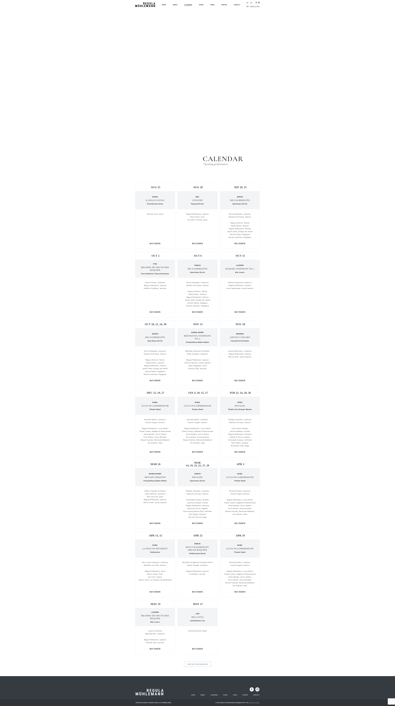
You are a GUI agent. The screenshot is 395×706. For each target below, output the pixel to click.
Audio (201, 5)
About (175, 5)
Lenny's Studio (254, 702)
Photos (224, 5)
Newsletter (255, 6)
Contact (237, 5)
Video (212, 5)
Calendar (188, 5)
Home (164, 5)
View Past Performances (197, 664)
